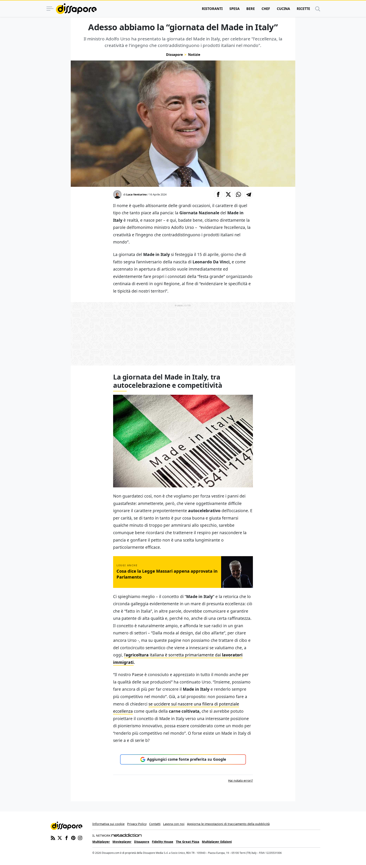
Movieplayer (122, 842)
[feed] (53, 837)
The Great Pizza (187, 842)
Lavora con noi (173, 824)
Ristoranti (212, 8)
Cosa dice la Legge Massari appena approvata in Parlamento (167, 574)
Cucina (283, 8)
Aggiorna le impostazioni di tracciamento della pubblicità (228, 824)
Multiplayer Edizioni (217, 842)
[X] (60, 837)
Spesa (234, 8)
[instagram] (80, 837)
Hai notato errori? (240, 780)
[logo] (76, 8)
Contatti (155, 824)
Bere (250, 8)
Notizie (194, 54)
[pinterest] (73, 837)
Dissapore (174, 54)
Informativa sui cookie (108, 824)
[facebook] (66, 837)
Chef (266, 8)
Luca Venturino (136, 194)
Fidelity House (162, 842)
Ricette (303, 8)
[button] (218, 194)
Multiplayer (101, 842)
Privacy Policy (137, 824)
